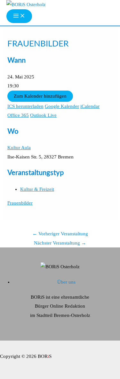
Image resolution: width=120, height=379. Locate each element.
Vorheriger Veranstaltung (60, 233)
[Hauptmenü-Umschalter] (19, 16)
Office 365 (18, 115)
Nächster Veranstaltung (60, 243)
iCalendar (90, 106)
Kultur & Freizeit (37, 189)
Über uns (66, 282)
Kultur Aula (19, 147)
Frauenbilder (20, 203)
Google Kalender (62, 106)
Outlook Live (43, 115)
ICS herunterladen (25, 106)
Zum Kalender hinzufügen (40, 96)
